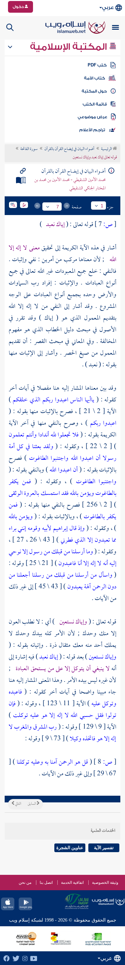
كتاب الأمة (94, 78)
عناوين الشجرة (69, 847)
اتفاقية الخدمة (72, 882)
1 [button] (102, 205)
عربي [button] (108, 7)
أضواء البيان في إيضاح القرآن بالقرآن (69, 149)
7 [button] (57, 206)
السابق (32, 804)
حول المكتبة (94, 91)
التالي (17, 804)
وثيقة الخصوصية (105, 882)
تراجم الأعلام (92, 130)
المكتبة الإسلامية (69, 46)
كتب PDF (97, 65)
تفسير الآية (104, 847)
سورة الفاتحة (29, 149)
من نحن (25, 882)
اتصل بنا (46, 882)
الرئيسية (107, 149)
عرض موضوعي (92, 117)
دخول (19, 6)
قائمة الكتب (95, 104)
